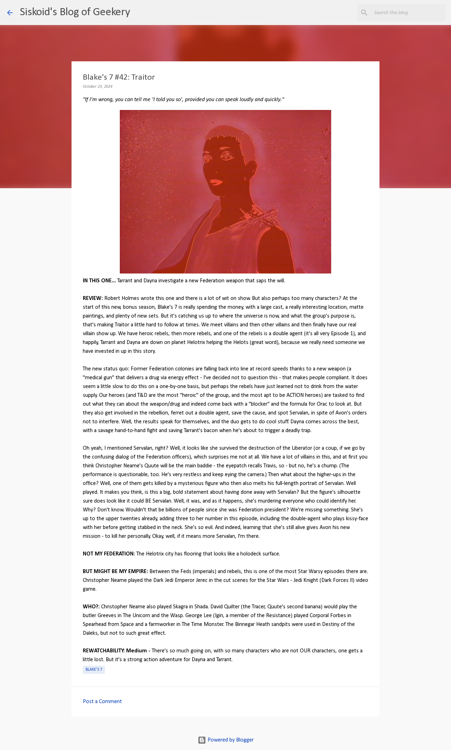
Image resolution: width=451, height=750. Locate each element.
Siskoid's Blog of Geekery (75, 12)
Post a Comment (102, 702)
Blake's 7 (94, 670)
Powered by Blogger (230, 740)
